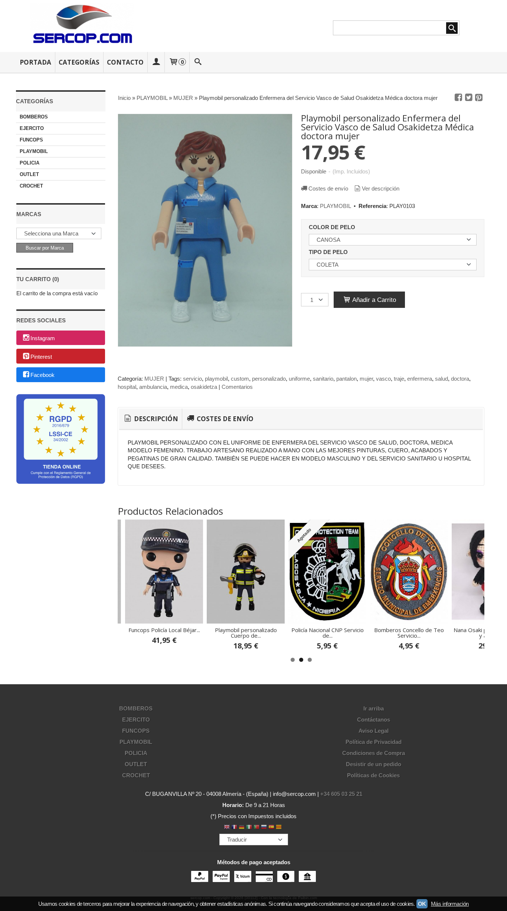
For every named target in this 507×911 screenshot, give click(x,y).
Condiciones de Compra (373, 753)
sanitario (323, 378)
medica (179, 387)
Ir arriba (373, 708)
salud (441, 378)
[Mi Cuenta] (156, 62)
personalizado (269, 378)
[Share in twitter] (469, 97)
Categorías (79, 62)
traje (399, 378)
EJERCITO (32, 128)
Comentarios (237, 387)
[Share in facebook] (458, 97)
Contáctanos (373, 719)
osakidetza (204, 387)
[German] (242, 827)
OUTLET (29, 174)
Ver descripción (380, 188)
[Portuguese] (256, 827)
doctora (460, 378)
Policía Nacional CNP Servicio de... (327, 632)
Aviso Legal (374, 731)
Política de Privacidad (374, 742)
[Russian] (264, 827)
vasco (383, 378)
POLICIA (29, 163)
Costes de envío (328, 188)
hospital (127, 387)
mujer (366, 378)
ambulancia (153, 387)
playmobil (216, 378)
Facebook (42, 375)
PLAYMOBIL (34, 151)
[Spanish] (271, 827)
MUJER (154, 378)
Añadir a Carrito (373, 299)
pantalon (346, 378)
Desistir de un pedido (373, 764)
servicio (192, 378)
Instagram (42, 338)
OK (422, 904)
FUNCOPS (31, 140)
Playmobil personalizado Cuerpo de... (246, 632)
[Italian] (249, 827)
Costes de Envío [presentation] (224, 418)
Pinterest (41, 357)
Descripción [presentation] (155, 418)
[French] (234, 827)
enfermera (419, 378)
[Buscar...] (198, 62)
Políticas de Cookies (373, 775)
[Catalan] (279, 827)
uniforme (299, 378)
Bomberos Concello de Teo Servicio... (409, 632)
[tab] (150, 419)
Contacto (125, 62)
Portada (35, 62)
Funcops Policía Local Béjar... (164, 630)
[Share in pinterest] (479, 97)
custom (240, 378)
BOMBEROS (34, 117)
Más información (450, 904)
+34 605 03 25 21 (341, 794)
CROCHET (31, 186)
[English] (227, 827)
